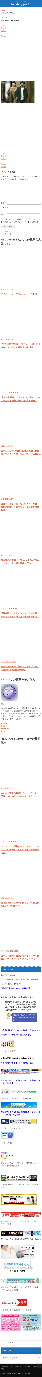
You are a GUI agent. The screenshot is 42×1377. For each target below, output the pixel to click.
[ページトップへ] (39, 1366)
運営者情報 (5, 1366)
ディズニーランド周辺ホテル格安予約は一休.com (21, 1239)
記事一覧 (35, 1366)
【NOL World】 (7, 1143)
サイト (3, 215)
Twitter (3, 726)
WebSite (4, 723)
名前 (4, 203)
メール (5, 208)
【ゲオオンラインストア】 (11, 1128)
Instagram (5, 729)
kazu (2, 704)
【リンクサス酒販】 (9, 1051)
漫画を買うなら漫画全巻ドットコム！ (16, 1310)
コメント (5, 184)
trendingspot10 (21, 4)
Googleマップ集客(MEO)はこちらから (16, 1035)
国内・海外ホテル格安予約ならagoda (16, 1098)
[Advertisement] (21, 60)
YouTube (4, 731)
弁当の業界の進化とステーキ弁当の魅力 (17, 1063)
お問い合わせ (27, 1366)
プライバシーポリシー (15, 1366)
